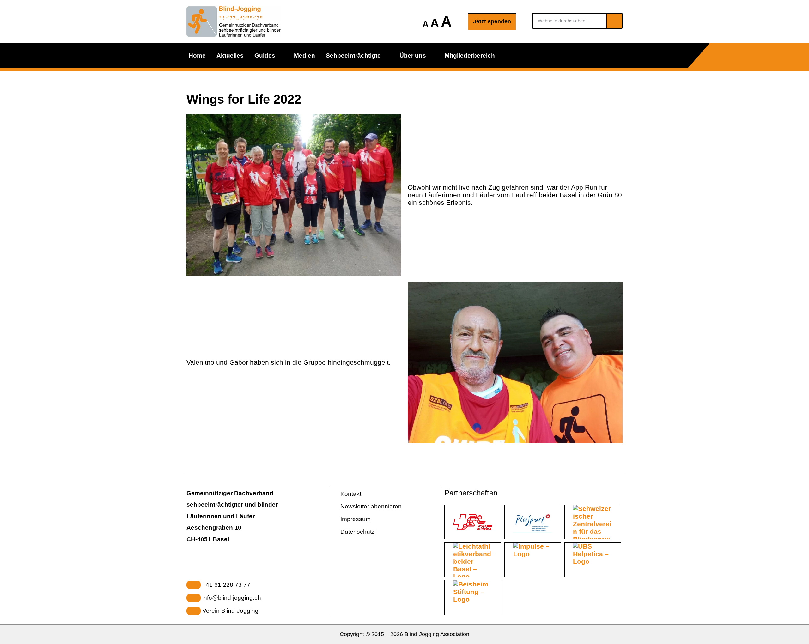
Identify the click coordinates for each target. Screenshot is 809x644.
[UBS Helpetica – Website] (592, 559)
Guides (264, 55)
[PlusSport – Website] (532, 522)
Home (197, 55)
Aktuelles (230, 55)
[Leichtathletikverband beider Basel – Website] (472, 559)
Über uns (412, 55)
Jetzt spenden (492, 21)
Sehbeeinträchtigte (353, 55)
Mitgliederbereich (470, 55)
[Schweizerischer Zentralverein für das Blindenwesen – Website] (592, 522)
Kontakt (350, 493)
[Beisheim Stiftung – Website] (472, 597)
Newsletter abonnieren (371, 506)
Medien (304, 55)
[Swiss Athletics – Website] (472, 522)
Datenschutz (357, 531)
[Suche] (614, 21)
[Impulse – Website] (532, 559)
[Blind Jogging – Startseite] (233, 21)
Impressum (355, 519)
